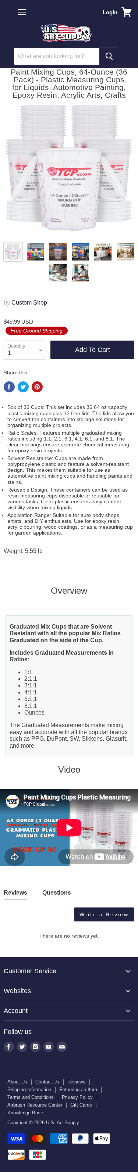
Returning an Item (78, 1089)
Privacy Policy (77, 1097)
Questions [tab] (56, 892)
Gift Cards (81, 1105)
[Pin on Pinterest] (37, 386)
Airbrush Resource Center (34, 1105)
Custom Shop (29, 302)
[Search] (109, 56)
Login (110, 12)
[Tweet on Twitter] (23, 386)
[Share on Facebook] (9, 386)
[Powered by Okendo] (22, 917)
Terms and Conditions (30, 1097)
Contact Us (47, 1082)
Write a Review (104, 914)
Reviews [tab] (15, 892)
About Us (17, 1082)
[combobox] (56, 56)
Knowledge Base (25, 1112)
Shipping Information (29, 1089)
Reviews (76, 1082)
